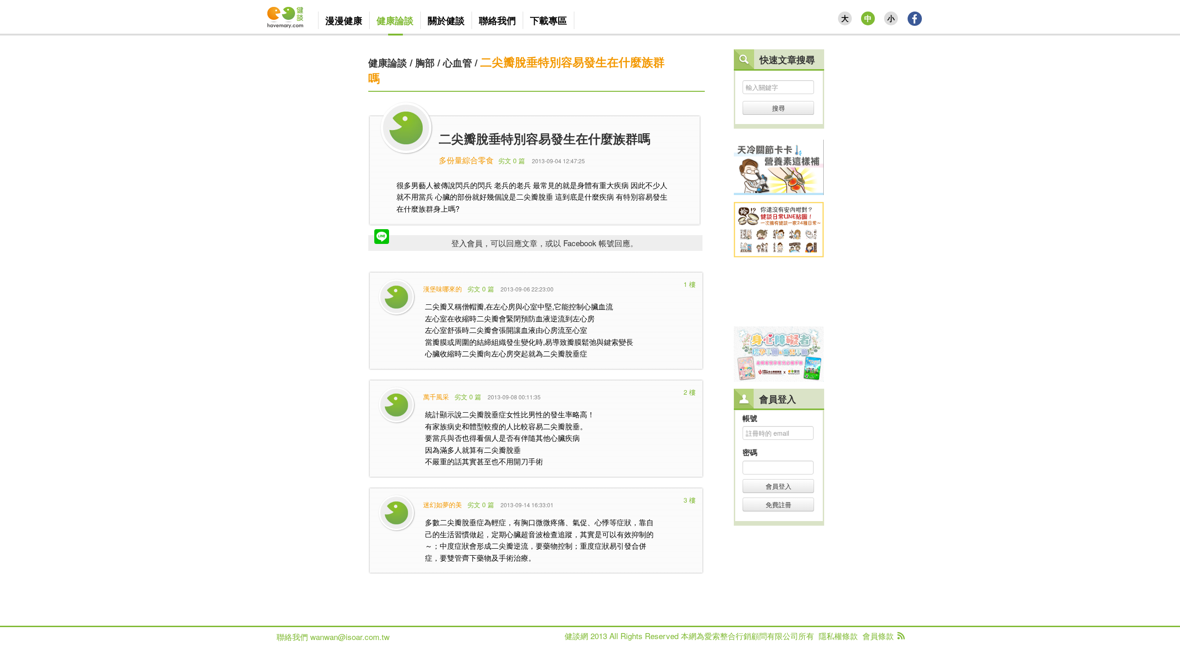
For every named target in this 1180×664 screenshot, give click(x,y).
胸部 (425, 62)
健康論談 (387, 62)
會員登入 (778, 486)
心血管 (457, 62)
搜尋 (778, 108)
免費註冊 (778, 504)
